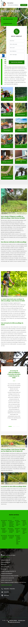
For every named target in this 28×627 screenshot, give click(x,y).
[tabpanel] (14, 395)
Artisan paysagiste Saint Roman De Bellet (18, 523)
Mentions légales (13, 620)
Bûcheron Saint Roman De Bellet (18, 530)
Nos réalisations (8, 19)
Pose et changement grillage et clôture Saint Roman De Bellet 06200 (11, 523)
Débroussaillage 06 (5, 566)
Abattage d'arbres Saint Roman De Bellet (4, 530)
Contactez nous (8, 23)
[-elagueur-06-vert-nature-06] (8, 555)
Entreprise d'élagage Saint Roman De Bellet (25, 531)
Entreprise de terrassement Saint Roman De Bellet (4, 537)
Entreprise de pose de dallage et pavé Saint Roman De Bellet (4, 523)
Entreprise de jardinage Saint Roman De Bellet (11, 530)
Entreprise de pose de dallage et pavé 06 (9, 575)
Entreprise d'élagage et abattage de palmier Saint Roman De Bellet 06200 (18, 539)
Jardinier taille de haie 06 (6, 580)
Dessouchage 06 (4, 569)
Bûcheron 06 (3, 564)
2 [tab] (14, 426)
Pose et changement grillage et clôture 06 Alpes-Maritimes (13, 582)
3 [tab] (18, 426)
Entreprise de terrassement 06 (7, 578)
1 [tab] (10, 426)
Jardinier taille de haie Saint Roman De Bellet (25, 523)
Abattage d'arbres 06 (5, 560)
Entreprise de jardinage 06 (6, 573)
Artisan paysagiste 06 (5, 562)
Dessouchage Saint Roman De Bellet (11, 536)
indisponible (6, 588)
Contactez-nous (21, 620)
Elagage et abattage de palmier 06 (8, 571)
